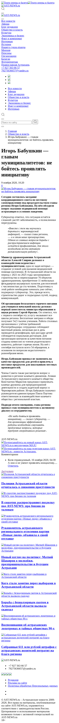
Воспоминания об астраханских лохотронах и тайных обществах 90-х (28, 626)
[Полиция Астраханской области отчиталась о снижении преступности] (29, 477)
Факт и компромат (11, 38)
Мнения (5, 50)
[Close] (2, 18)
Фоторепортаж (9, 61)
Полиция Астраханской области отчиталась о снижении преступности (28, 485)
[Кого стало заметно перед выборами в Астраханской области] (29, 577)
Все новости (8, 21)
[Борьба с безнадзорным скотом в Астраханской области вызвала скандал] (29, 596)
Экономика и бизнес (12, 35)
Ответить (13, 465)
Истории (6, 44)
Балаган (5, 59)
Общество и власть (12, 29)
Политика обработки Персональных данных (33, 685)
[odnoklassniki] (9, 79)
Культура (6, 32)
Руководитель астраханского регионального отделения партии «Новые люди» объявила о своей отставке (25, 533)
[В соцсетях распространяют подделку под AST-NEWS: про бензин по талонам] (29, 496)
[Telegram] (9, 76)
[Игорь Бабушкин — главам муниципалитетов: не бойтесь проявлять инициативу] (29, 191)
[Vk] (9, 83)
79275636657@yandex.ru (15, 70)
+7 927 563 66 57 (10, 67)
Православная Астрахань (15, 64)
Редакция (13, 680)
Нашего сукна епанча (13, 47)
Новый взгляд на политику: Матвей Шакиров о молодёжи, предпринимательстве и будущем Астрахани (27, 562)
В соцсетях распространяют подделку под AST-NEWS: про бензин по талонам (28, 506)
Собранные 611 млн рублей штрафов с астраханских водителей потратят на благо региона (29, 650)
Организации (8, 56)
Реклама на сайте (17, 682)
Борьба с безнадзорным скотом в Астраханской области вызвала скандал (25, 606)
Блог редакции (9, 26)
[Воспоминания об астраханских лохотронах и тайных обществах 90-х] (29, 618)
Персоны (6, 53)
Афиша (5, 24)
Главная (12, 131)
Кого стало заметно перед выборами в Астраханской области (28, 584)
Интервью (7, 41)
